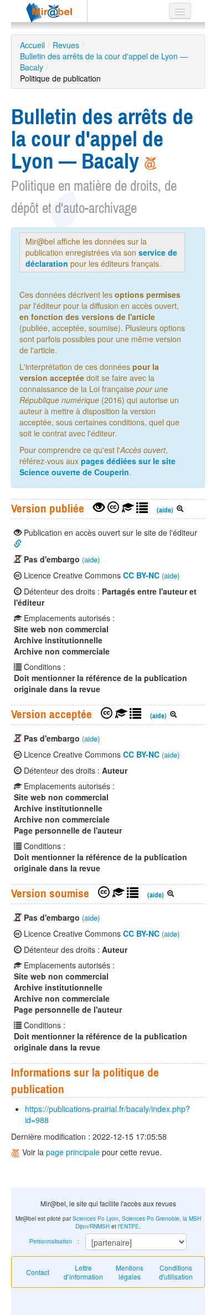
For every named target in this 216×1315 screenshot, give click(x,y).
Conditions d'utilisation (176, 1272)
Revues (66, 44)
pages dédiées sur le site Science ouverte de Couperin (97, 466)
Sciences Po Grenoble (150, 1218)
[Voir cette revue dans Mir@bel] (16, 1151)
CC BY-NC (141, 575)
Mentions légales (129, 1272)
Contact (37, 1272)
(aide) (165, 510)
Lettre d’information (83, 1272)
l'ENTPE (128, 1226)
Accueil (32, 44)
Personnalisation (50, 1241)
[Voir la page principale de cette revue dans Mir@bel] (150, 161)
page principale (73, 1151)
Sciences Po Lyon (96, 1218)
